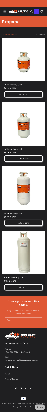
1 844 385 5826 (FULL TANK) (17, 352)
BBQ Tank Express (14, 403)
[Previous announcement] (4, 3)
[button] (4, 11)
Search (7, 374)
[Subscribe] (39, 320)
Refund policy (40, 403)
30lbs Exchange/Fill (13, 149)
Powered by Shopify (27, 403)
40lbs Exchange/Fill (13, 214)
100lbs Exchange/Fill (14, 278)
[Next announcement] (42, 3)
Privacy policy (18, 407)
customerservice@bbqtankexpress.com (22, 360)
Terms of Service (11, 379)
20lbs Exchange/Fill (13, 85)
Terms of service (30, 407)
